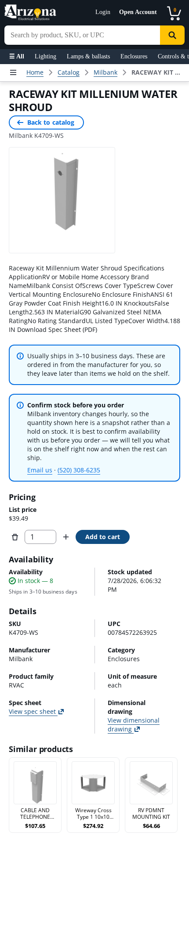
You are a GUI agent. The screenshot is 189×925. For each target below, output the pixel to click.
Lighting (45, 56)
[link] (156, 72)
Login (102, 12)
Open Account (138, 12)
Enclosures (133, 56)
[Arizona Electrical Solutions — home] (30, 12)
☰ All (16, 56)
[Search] (172, 35)
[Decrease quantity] (15, 537)
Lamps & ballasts (88, 56)
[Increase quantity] (66, 537)
